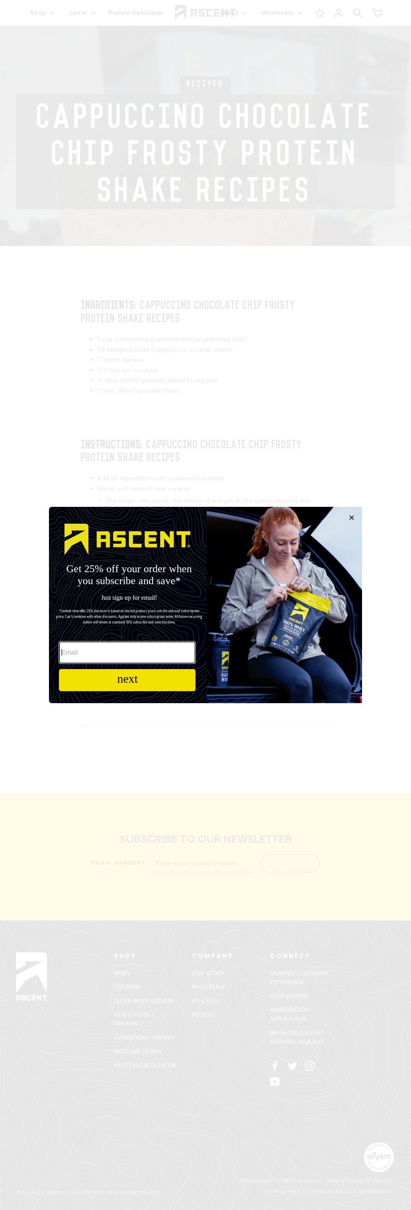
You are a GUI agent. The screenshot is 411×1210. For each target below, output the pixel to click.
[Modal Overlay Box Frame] (205, 605)
